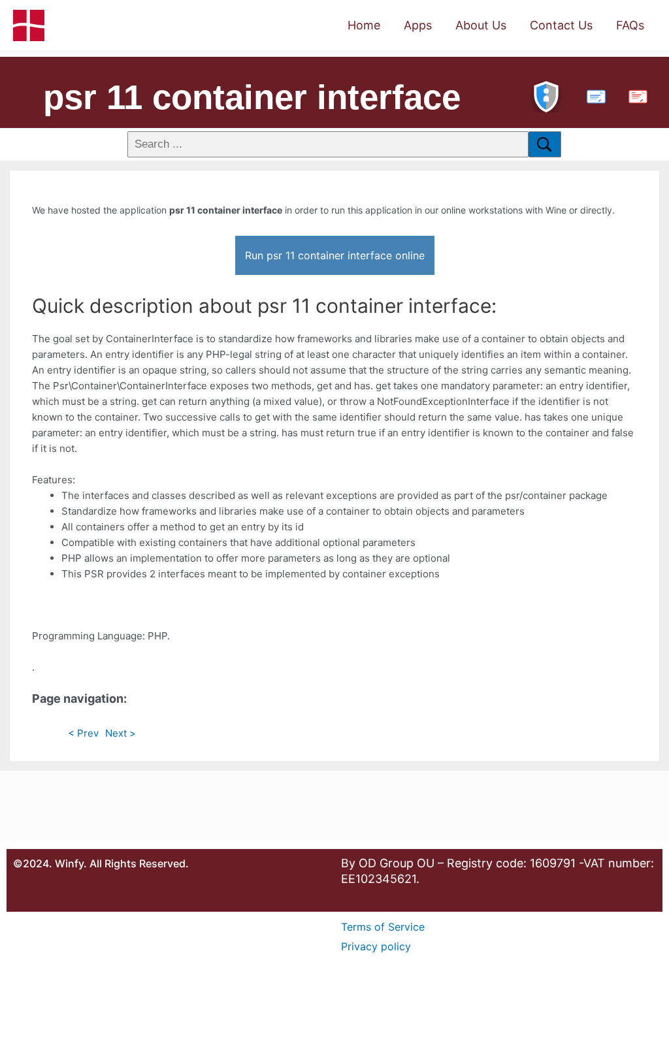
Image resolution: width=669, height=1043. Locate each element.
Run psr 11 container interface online (335, 255)
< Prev (83, 733)
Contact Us (561, 25)
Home (364, 25)
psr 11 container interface (252, 97)
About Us (480, 25)
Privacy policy (376, 946)
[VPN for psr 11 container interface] (546, 95)
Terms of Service (383, 926)
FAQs (630, 25)
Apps (418, 25)
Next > (120, 733)
